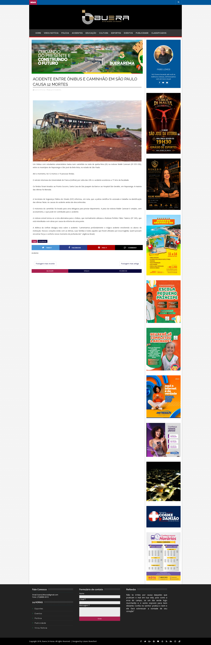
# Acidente (42, 241)
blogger (50, 271)
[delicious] (179, 641)
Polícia (65, 33)
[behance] (171, 641)
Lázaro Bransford (89, 641)
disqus (86, 271)
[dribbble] (162, 641)
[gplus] (149, 641)
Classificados (158, 33)
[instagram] (175, 641)
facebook (123, 271)
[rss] (166, 641)
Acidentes (77, 33)
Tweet (49, 248)
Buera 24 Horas (48, 641)
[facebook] (141, 641)
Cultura (103, 33)
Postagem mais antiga (130, 263)
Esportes (116, 33)
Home (38, 33)
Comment (132, 248)
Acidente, (57, 90)
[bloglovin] (158, 641)
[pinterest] (154, 641)
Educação (91, 33)
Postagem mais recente (45, 263)
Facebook (76, 248)
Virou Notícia (51, 33)
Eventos (128, 33)
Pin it (104, 248)
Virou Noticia (41, 628)
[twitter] (145, 641)
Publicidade (142, 33)
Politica (38, 618)
